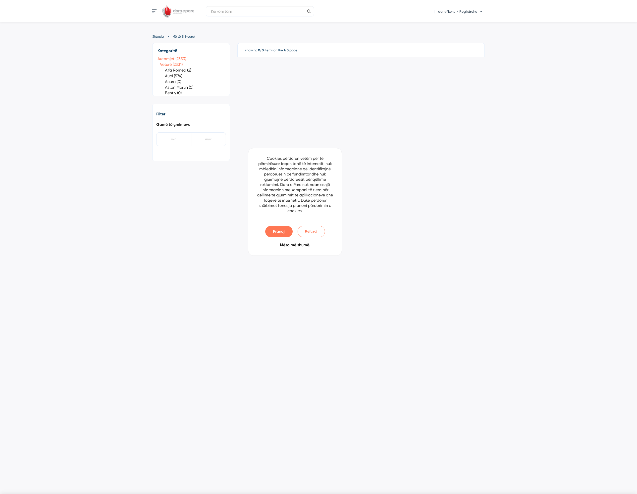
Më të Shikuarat (183, 36)
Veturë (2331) (171, 64)
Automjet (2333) (172, 58)
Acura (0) (173, 81)
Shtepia (158, 36)
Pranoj (279, 231)
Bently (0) (173, 92)
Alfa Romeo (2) (178, 70)
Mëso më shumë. (295, 245)
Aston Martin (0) (179, 87)
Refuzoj (311, 231)
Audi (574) (173, 76)
